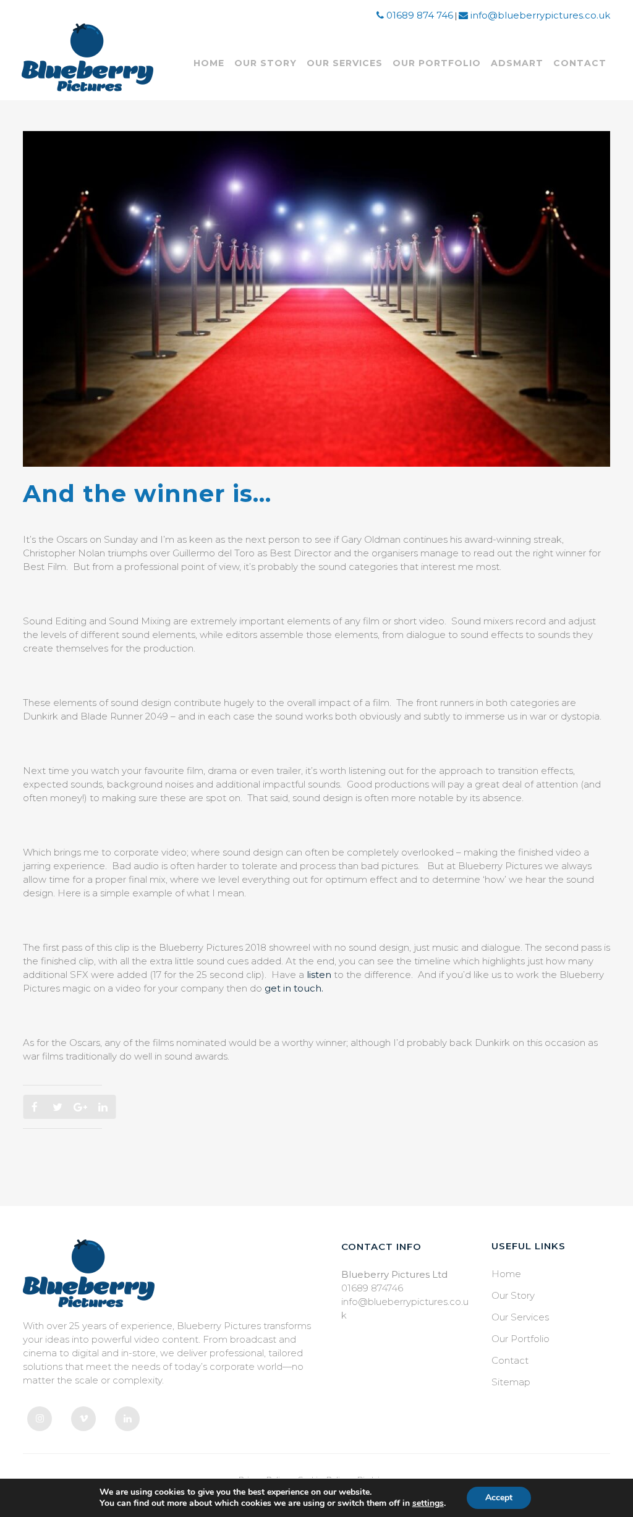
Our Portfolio (520, 1339)
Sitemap (510, 1382)
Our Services (520, 1317)
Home (506, 1274)
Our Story (513, 1295)
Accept (498, 1497)
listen (319, 974)
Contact (510, 1360)
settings (428, 1503)
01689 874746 (372, 1288)
